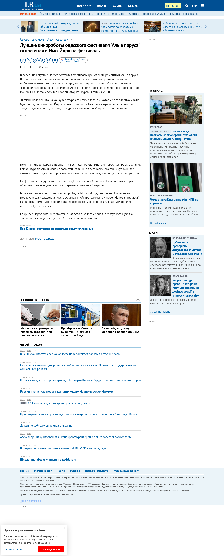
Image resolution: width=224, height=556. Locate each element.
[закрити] (64, 528)
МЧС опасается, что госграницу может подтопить (55, 403)
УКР (194, 5)
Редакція (75, 470)
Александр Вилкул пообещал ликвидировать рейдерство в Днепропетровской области (76, 437)
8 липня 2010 (62, 39)
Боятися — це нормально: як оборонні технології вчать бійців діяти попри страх (173, 135)
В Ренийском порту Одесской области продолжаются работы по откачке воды (70, 354)
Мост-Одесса (44, 239)
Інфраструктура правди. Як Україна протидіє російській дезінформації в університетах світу (185, 287)
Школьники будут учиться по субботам (48, 459)
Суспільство (38, 38)
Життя (50, 38)
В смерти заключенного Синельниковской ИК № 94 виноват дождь (63, 448)
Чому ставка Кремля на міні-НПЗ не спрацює (174, 201)
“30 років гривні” (50, 14)
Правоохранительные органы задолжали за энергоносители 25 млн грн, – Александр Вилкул (79, 414)
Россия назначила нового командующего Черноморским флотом (66, 391)
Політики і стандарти (96, 470)
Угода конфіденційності (126, 470)
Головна (24, 38)
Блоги (101, 5)
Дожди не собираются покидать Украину (46, 426)
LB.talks (175, 14)
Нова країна (190, 14)
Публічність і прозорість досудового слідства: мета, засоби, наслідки (187, 248)
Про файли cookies (13, 549)
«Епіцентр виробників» (111, 14)
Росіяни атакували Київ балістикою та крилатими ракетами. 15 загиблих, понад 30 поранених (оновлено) (119, 28)
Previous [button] (18, 26)
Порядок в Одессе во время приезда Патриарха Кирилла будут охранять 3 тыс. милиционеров (80, 380)
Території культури (154, 14)
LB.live (133, 5)
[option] (51, 26)
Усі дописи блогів (160, 311)
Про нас (24, 470)
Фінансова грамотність (78, 14)
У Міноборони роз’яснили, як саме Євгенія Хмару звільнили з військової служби (182, 26)
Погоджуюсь (51, 549)
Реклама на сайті (43, 470)
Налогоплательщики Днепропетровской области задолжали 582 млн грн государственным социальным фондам (78, 367)
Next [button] (206, 26)
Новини (82, 5)
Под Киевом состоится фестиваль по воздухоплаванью (56, 229)
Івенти (61, 470)
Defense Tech (28, 14)
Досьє (117, 5)
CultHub (134, 14)
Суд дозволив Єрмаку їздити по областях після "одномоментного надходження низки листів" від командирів (59, 28)
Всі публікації (158, 223)
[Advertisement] (80, 139)
